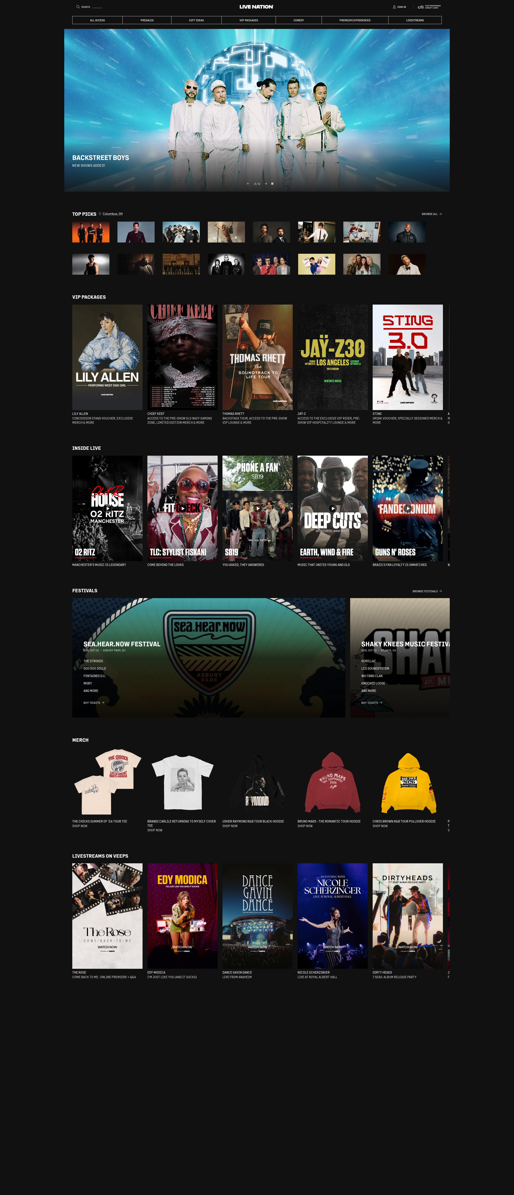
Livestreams (415, 20)
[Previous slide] (248, 183)
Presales (147, 20)
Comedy (299, 20)
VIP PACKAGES (249, 20)
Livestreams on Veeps (100, 855)
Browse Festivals (425, 591)
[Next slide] (266, 183)
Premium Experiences (355, 20)
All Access (97, 20)
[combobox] (262, 213)
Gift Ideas (196, 20)
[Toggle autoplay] (272, 183)
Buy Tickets (92, 702)
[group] (90, 232)
